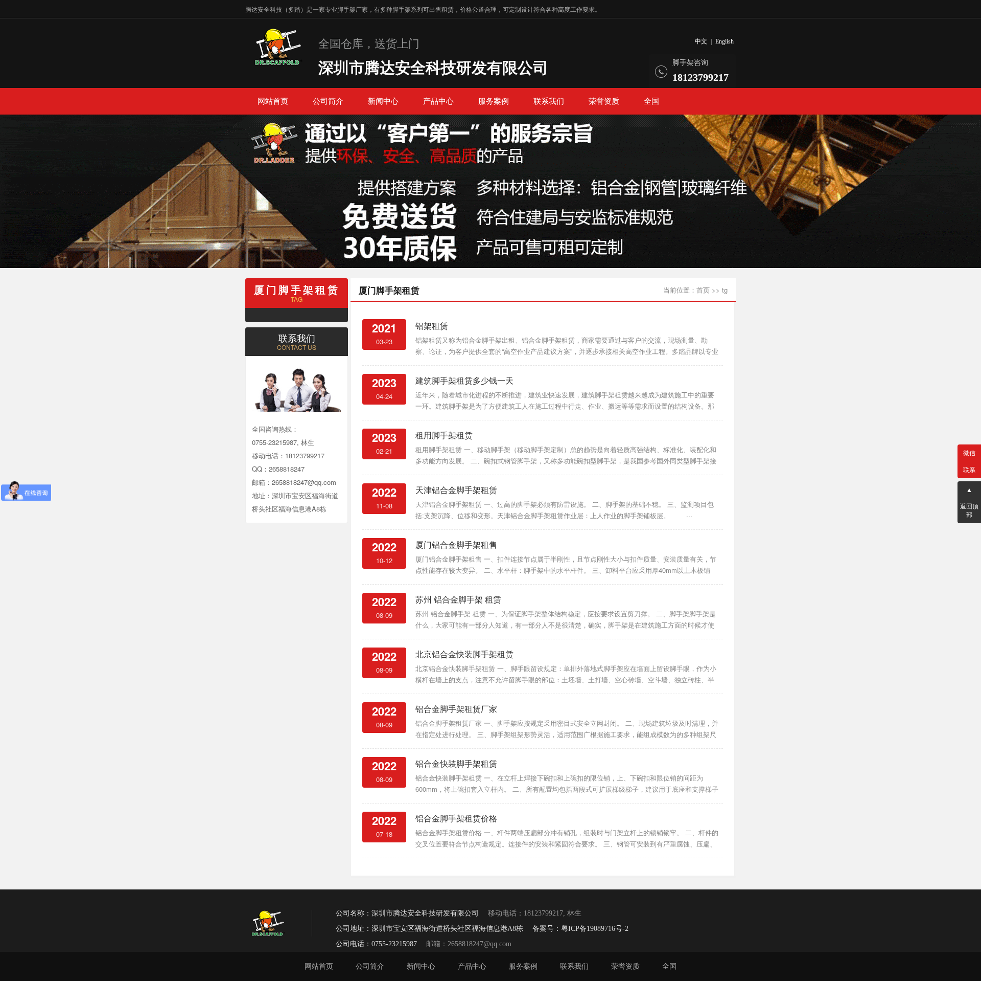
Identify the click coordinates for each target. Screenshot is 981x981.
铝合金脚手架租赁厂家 (456, 709)
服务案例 (493, 101)
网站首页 (273, 101)
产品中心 (438, 101)
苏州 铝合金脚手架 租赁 (458, 599)
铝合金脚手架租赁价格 (456, 818)
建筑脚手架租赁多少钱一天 (464, 380)
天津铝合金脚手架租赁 (456, 490)
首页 (703, 290)
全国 (651, 101)
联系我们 (548, 101)
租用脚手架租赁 (444, 435)
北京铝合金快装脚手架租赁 (464, 654)
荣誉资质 (604, 101)
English (724, 41)
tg (725, 290)
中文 (701, 41)
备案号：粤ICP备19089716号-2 (580, 928)
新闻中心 (383, 101)
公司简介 (328, 101)
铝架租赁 (431, 325)
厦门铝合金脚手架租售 (456, 544)
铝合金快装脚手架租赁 (456, 763)
